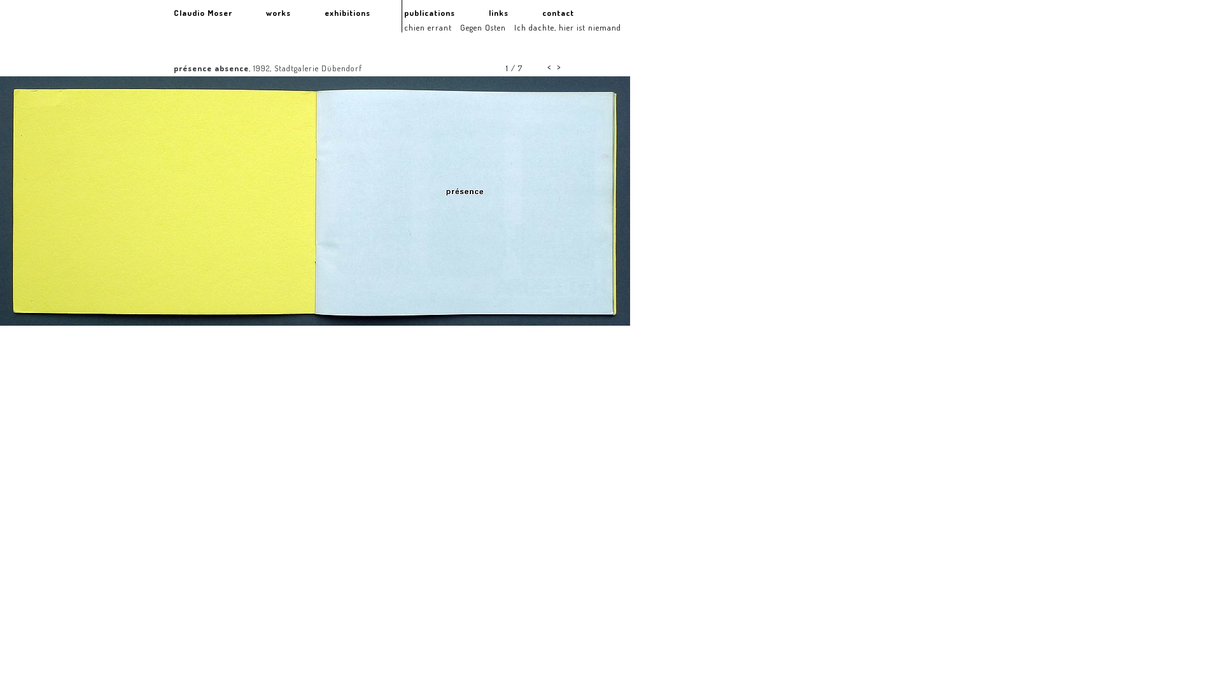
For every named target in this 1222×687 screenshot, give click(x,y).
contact (558, 13)
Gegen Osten (483, 27)
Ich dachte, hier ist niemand (567, 27)
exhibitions (347, 13)
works (278, 13)
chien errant (428, 27)
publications (429, 13)
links (499, 13)
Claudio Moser (203, 13)
